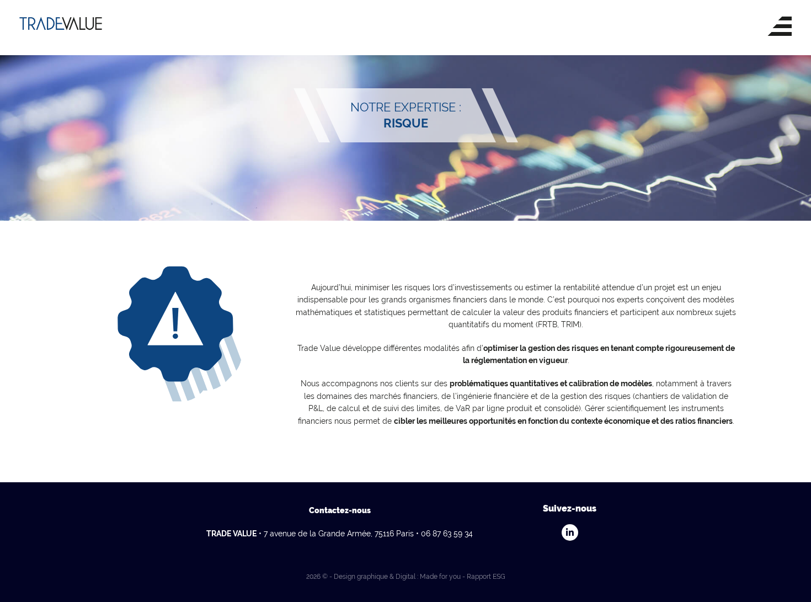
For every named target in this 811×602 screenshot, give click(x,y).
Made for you (440, 576)
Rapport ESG (486, 576)
